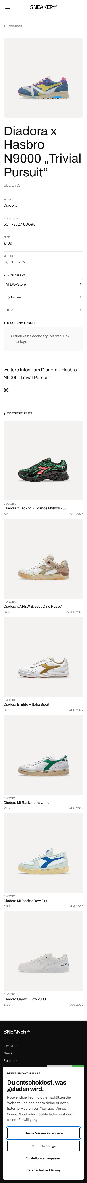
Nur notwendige (43, 1146)
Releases (11, 1060)
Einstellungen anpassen (44, 1158)
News (8, 1053)
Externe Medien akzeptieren (43, 1133)
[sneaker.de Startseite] (43, 7)
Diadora (10, 205)
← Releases (13, 26)
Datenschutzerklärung (43, 1170)
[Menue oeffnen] (8, 7)
